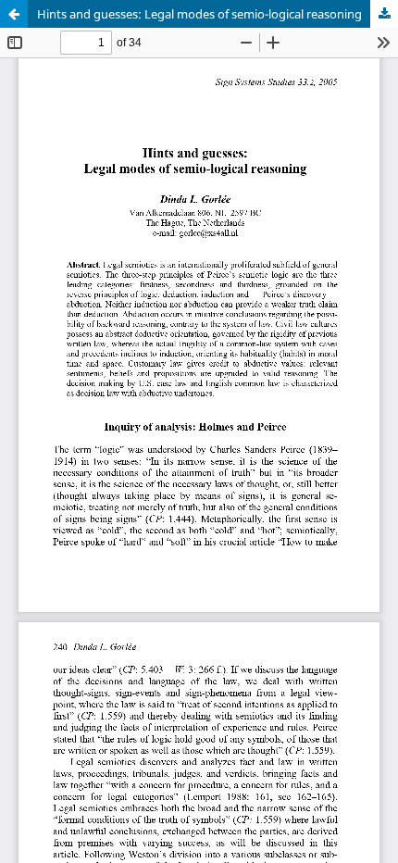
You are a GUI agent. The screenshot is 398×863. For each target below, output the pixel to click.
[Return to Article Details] (14, 14)
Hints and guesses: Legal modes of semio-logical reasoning (199, 14)
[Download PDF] (384, 14)
